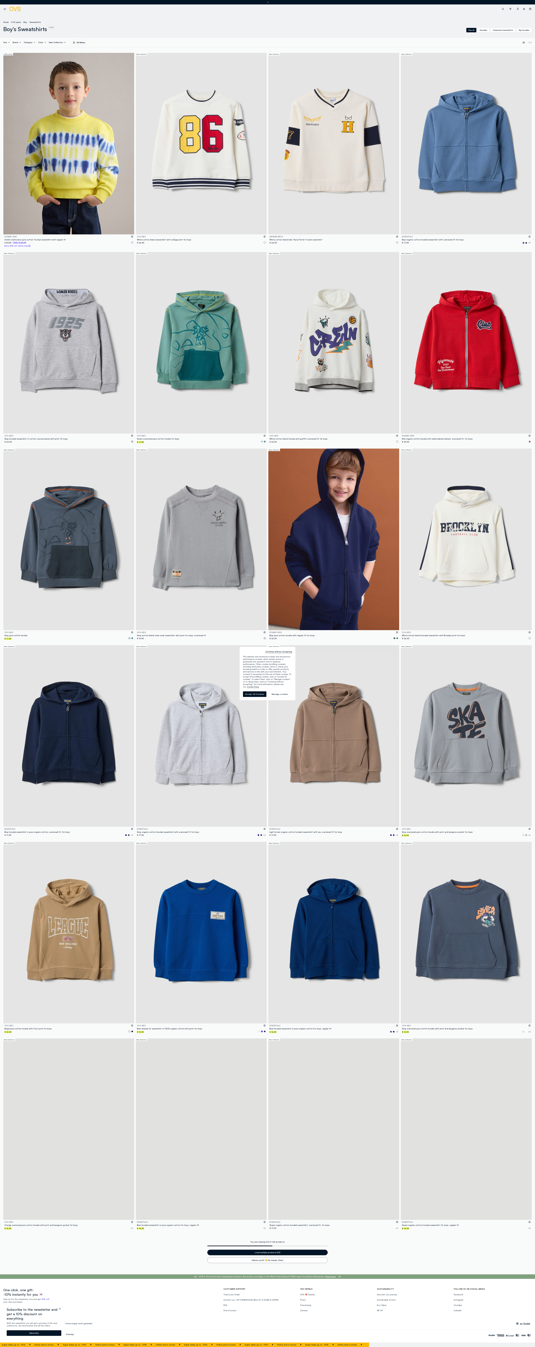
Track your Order (231, 1294)
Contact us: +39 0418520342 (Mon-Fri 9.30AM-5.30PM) (250, 1300)
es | (525, 1323)
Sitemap (70, 1334)
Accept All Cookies (254, 694)
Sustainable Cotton (386, 1300)
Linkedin (458, 1310)
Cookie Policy (253, 686)
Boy (25, 22)
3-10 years (16, 22)
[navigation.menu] (4, 9)
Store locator (229, 1310)
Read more (330, 1276)
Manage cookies (280, 694)
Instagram (458, 1300)
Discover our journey (387, 1294)
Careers (304, 1310)
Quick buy (68, 230)
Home (6, 22)
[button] (510, 9)
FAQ (225, 1305)
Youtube (458, 1305)
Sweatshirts (35, 22)
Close (361, 1345)
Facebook (458, 1294)
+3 (529, 243)
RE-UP (380, 1310)
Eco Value (381, 1305)
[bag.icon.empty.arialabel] (530, 9)
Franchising (305, 1305)
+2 (529, 835)
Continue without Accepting (278, 651)
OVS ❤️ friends (307, 1294)
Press (303, 1300)
